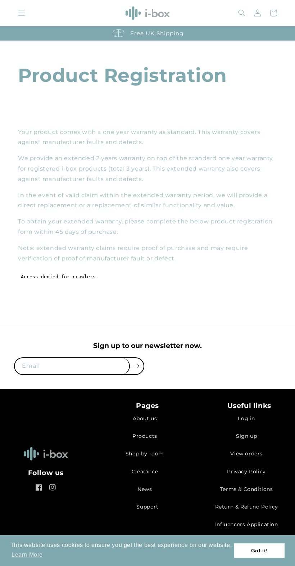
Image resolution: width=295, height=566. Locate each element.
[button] (22, 13)
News (144, 489)
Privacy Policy (246, 471)
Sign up (246, 436)
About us (145, 418)
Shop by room (145, 453)
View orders (246, 453)
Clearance (145, 471)
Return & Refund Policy (246, 507)
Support (147, 507)
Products (144, 436)
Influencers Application (246, 524)
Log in (246, 418)
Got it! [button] (259, 550)
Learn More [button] (27, 555)
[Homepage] (45, 456)
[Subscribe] (137, 366)
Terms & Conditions (246, 489)
